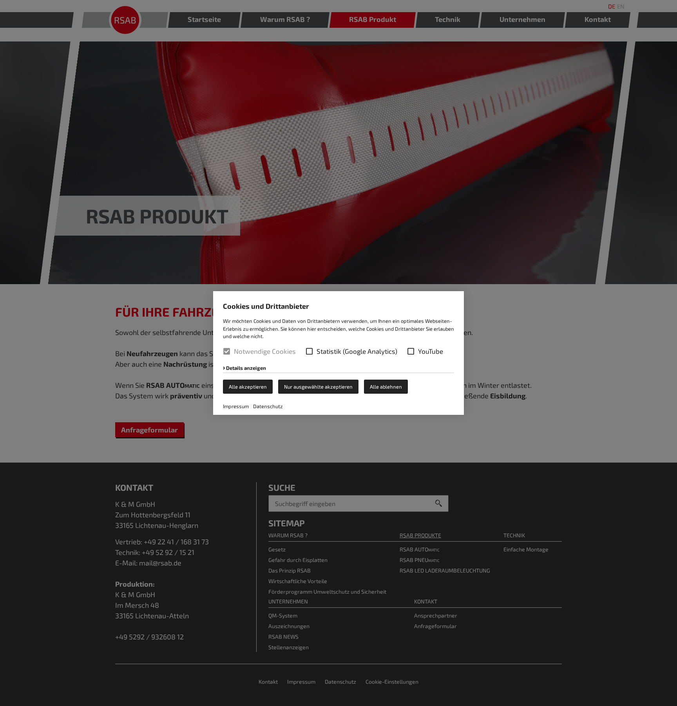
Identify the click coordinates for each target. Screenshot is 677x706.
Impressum (236, 406)
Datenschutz (268, 406)
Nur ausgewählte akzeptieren (318, 387)
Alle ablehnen (386, 387)
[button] (309, 351)
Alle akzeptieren (248, 387)
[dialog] (338, 353)
